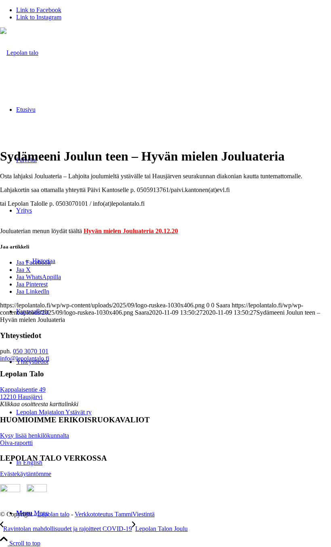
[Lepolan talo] (19, 52)
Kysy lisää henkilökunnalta (34, 435)
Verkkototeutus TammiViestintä (115, 514)
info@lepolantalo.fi (24, 358)
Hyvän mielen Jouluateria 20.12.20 (131, 231)
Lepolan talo (53, 514)
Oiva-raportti (16, 442)
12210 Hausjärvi (21, 396)
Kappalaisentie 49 (23, 389)
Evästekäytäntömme (25, 473)
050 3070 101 (30, 351)
